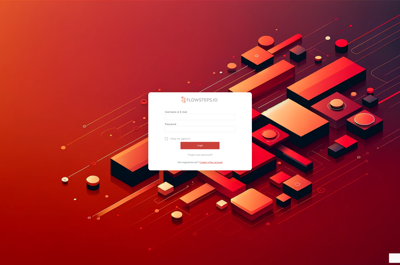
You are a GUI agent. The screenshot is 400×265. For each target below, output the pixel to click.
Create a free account (211, 162)
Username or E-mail (176, 110)
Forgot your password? (200, 153)
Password (170, 122)
